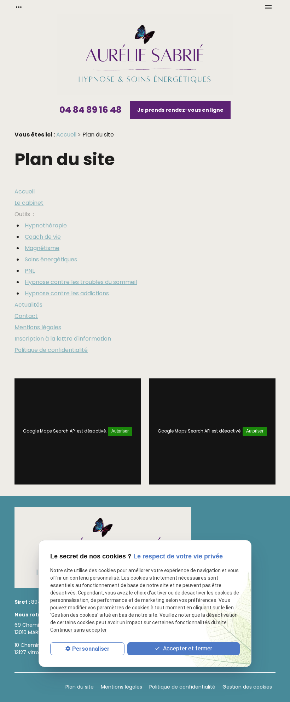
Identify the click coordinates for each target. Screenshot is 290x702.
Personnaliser (91, 648)
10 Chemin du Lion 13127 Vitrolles (36, 649)
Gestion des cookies (247, 686)
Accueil (66, 134)
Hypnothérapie (46, 225)
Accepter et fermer (187, 648)
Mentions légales (37, 327)
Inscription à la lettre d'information (62, 339)
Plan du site (79, 686)
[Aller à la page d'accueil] (145, 55)
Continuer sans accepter (78, 630)
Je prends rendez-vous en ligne (180, 110)
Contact (26, 316)
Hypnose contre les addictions (67, 293)
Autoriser (120, 431)
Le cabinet (29, 203)
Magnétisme (42, 248)
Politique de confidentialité (51, 350)
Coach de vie (43, 237)
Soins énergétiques (51, 259)
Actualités (28, 305)
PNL (30, 271)
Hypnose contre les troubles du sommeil (81, 282)
